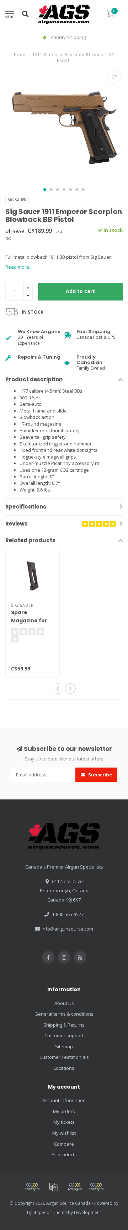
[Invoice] (53, 1186)
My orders (64, 1111)
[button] (44, 189)
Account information (64, 1100)
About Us (64, 1003)
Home (20, 54)
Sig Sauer (17, 199)
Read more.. (18, 267)
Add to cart (80, 291)
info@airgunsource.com (67, 929)
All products (64, 1154)
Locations (64, 1068)
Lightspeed (38, 1212)
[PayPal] (75, 1186)
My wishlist (64, 1133)
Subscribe (99, 774)
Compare (64, 1144)
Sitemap (64, 1046)
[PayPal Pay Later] (96, 1186)
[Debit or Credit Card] (32, 1186)
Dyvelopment (87, 1212)
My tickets (64, 1122)
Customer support (64, 1035)
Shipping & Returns (64, 1025)
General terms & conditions (64, 1014)
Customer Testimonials (64, 1057)
